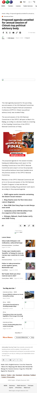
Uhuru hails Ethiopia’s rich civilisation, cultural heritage (12, 242)
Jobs (13, 375)
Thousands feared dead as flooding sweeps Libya (11, 305)
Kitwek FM (29, 367)
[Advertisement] (18, 59)
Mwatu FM (21, 367)
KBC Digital (11, 38)
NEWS (11, 278)
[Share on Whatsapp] (10, 32)
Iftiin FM (28, 369)
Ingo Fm (22, 369)
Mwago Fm (4, 369)
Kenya (32, 337)
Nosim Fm (11, 371)
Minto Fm (5, 367)
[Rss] (20, 360)
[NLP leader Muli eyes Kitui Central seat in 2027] (30, 276)
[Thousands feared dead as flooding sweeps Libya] (29, 305)
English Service (14, 364)
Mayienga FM (13, 367)
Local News (16, 245)
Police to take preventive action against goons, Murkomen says (11, 265)
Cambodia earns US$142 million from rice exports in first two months (17, 212)
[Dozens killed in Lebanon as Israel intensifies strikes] (29, 295)
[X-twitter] (6, 360)
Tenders (9, 375)
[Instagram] (17, 360)
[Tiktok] (13, 360)
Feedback (33, 375)
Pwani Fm (29, 364)
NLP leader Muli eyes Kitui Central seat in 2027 (11, 275)
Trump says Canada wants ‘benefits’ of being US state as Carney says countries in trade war (13, 254)
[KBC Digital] (7, 2)
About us (3, 375)
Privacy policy (11, 377)
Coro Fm (22, 364)
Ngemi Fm (4, 371)
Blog (8, 13)
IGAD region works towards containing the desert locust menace (18, 195)
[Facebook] (3, 360)
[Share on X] (6, 32)
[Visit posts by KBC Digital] (4, 38)
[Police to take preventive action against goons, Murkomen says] (30, 265)
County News (5, 278)
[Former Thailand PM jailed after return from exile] (29, 325)
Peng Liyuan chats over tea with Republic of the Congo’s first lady (13, 315)
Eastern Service (13, 369)
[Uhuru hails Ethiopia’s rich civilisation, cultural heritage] (30, 243)
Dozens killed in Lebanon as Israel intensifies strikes (13, 295)
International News (8, 16)
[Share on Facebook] (3, 32)
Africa (4, 302)
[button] (21, 2)
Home (3, 13)
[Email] (13, 32)
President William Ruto (22, 337)
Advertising (26, 375)
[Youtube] (10, 360)
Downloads (19, 375)
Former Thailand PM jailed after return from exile (12, 325)
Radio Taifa (4, 364)
